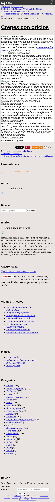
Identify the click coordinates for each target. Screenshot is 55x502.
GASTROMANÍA (21, 11)
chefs (8, 425)
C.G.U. (26, 498)
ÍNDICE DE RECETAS (11, 9)
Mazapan (10, 439)
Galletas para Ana (15, 326)
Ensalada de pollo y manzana (20, 321)
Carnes (9, 394)
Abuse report (16, 498)
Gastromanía (12, 357)
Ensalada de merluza (16, 324)
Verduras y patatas (15, 388)
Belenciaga (18, 496)
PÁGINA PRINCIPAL (32, 9)
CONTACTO (7, 11)
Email (4, 489)
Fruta (9, 399)
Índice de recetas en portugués (21, 360)
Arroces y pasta (13, 408)
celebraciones (13, 422)
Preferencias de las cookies (27, 500)
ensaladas (11, 430)
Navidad (10, 413)
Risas (9, 447)
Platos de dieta (13, 411)
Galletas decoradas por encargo (22, 332)
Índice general (13, 365)
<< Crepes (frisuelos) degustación (15, 14)
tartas (9, 402)
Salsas (9, 436)
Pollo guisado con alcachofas (20, 315)
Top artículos (44, 496)
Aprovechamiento (14, 428)
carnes (9, 453)
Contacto (7, 498)
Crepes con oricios (25, 27)
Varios (9, 450)
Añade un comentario (23, 171)
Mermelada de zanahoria (18, 307)
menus (9, 444)
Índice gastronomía (15, 362)
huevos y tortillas (14, 397)
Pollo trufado (12, 309)
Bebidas (10, 442)
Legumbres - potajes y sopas (20, 419)
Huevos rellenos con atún (18, 318)
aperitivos (11, 405)
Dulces (9, 385)
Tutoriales (11, 416)
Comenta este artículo (10, 153)
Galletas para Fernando (18, 329)
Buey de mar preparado (17, 312)
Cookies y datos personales (40, 498)
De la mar (28, 151)
